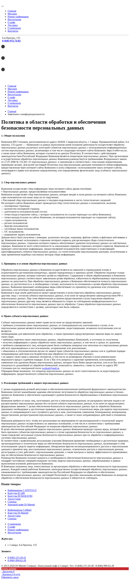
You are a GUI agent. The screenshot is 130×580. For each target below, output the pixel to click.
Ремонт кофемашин (18, 16)
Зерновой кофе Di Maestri (21, 504)
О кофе (11, 22)
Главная (12, 11)
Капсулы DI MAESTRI (20, 496)
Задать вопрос (8, 568)
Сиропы (12, 501)
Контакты (13, 31)
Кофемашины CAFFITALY (22, 490)
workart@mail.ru (50, 368)
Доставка (13, 25)
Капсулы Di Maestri (18, 512)
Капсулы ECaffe (16, 493)
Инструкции (14, 19)
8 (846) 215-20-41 (17, 557)
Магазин (12, 13)
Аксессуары (14, 499)
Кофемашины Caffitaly (20, 510)
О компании (14, 28)
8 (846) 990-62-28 (17, 560)
